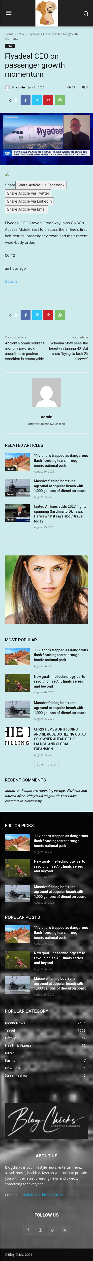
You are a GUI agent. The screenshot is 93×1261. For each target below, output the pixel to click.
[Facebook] (26, 100)
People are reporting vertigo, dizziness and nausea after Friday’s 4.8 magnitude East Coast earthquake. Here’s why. (46, 795)
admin (20, 87)
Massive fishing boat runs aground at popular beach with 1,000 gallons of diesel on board (60, 486)
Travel (21, 34)
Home (9, 34)
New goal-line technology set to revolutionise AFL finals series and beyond (59, 681)
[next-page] (16, 536)
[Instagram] (40, 1230)
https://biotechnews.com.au (46, 424)
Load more (45, 764)
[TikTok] (53, 1230)
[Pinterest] (48, 100)
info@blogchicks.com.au (43, 1194)
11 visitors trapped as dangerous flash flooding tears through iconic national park (61, 460)
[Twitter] (37, 100)
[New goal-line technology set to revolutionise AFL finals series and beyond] (17, 683)
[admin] (8, 87)
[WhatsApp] (60, 100)
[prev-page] (8, 536)
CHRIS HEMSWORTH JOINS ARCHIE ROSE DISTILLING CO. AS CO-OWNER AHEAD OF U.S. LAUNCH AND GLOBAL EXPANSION (60, 739)
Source (11, 281)
